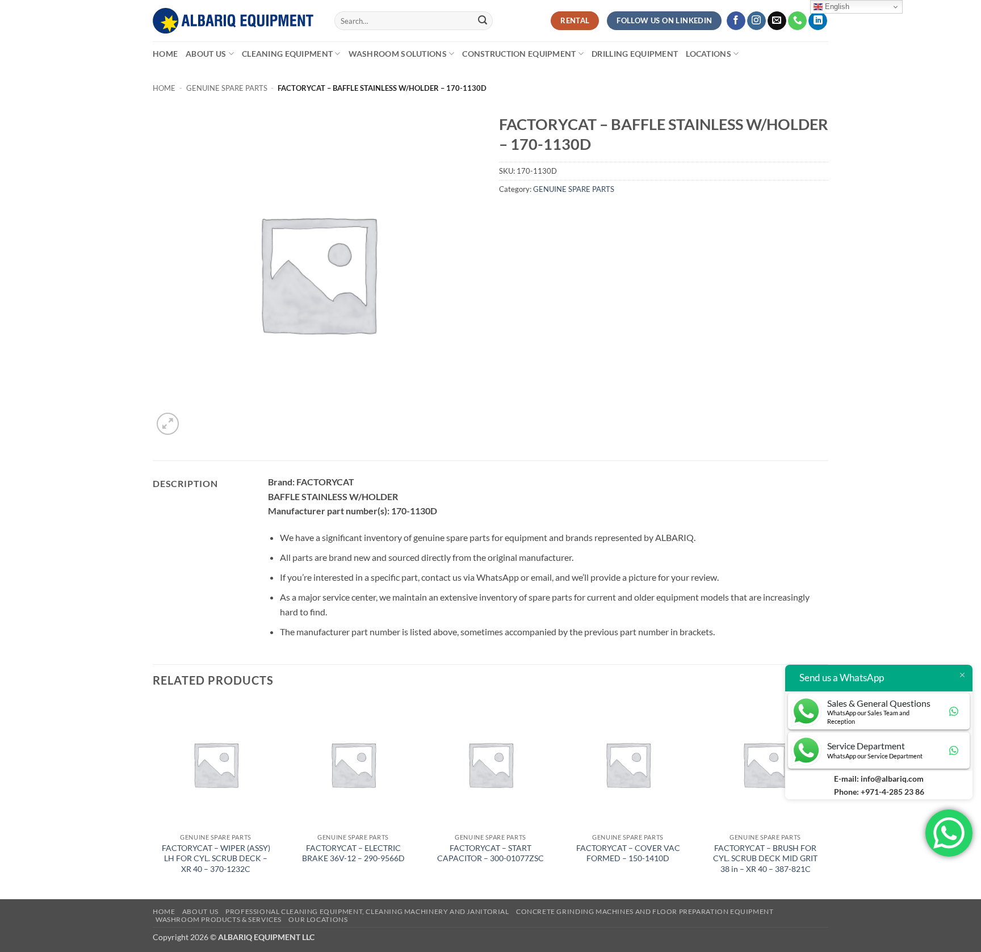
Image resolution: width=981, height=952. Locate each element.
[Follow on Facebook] (736, 21)
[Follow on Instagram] (756, 21)
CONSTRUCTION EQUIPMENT (519, 53)
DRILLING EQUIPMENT (635, 53)
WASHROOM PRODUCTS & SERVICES (219, 919)
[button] (168, 424)
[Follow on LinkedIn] (817, 21)
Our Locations (317, 919)
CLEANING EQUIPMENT (287, 53)
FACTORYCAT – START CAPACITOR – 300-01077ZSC (490, 853)
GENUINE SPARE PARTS (226, 88)
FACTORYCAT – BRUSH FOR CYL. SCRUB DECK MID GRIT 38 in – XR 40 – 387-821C (765, 858)
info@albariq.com (892, 778)
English (836, 6)
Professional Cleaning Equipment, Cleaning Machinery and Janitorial (367, 911)
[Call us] (797, 21)
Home (165, 53)
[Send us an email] (777, 21)
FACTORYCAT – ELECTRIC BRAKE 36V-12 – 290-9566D (353, 853)
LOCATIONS (708, 53)
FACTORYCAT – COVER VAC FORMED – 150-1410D (628, 853)
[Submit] (482, 21)
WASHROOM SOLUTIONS (398, 53)
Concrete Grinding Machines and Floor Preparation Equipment (645, 911)
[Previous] (153, 799)
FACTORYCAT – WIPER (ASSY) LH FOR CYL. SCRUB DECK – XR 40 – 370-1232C (216, 858)
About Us (206, 53)
